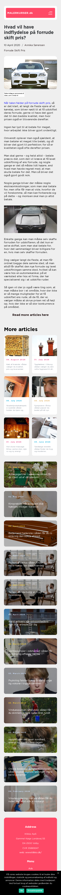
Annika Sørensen (34, 45)
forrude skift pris (14, 50)
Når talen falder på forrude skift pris (27, 102)
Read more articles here (30, 315)
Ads (30, 868)
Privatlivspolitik (35, 890)
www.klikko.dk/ (33, 852)
